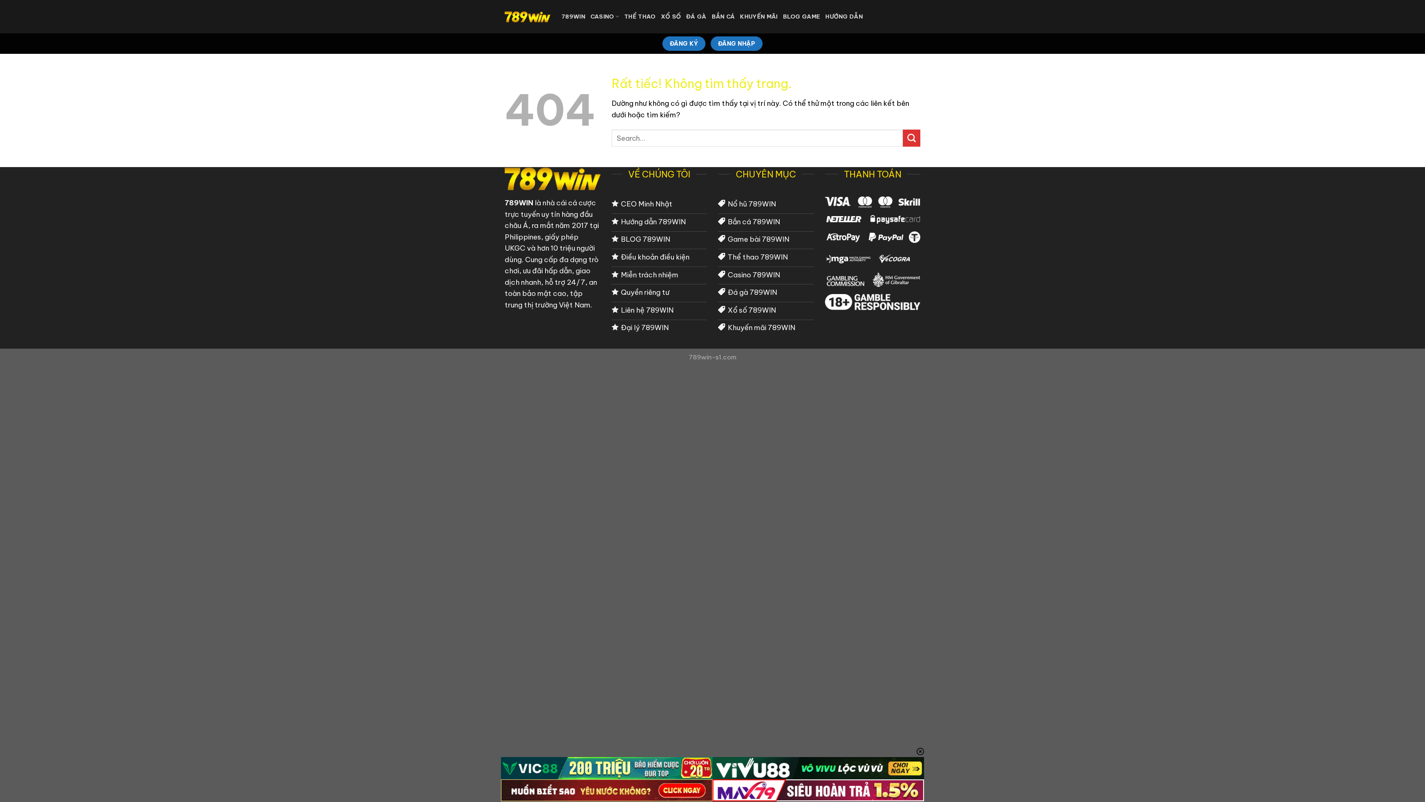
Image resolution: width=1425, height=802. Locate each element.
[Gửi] (911, 138)
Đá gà (696, 16)
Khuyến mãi (758, 16)
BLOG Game (801, 16)
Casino (602, 16)
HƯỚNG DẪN (844, 16)
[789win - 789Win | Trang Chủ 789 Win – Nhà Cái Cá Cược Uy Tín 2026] (527, 16)
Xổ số (671, 16)
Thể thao (639, 16)
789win (573, 16)
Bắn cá (723, 16)
